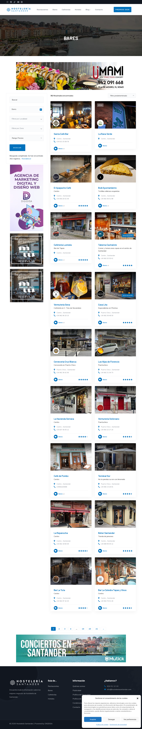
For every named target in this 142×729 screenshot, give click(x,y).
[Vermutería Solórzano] (115, 399)
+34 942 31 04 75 (107, 373)
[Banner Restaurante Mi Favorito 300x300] (26, 285)
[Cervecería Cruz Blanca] (71, 342)
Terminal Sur (104, 476)
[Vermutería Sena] (71, 285)
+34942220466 (61, 487)
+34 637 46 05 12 (62, 430)
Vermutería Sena (62, 304)
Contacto (99, 9)
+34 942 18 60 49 (62, 544)
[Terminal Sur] (115, 457)
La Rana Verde (105, 134)
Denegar (111, 719)
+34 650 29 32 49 (62, 199)
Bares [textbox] (26, 109)
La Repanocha (61, 533)
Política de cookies (102, 724)
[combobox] (27, 109)
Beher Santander (106, 533)
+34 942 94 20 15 (62, 316)
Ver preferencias (130, 719)
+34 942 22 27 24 (107, 430)
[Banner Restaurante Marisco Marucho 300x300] (26, 250)
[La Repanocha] (71, 514)
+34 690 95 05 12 (107, 544)
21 (97, 629)
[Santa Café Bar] (71, 115)
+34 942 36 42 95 (62, 373)
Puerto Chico (106, 313)
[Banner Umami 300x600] (26, 198)
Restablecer (26, 159)
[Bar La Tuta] (71, 571)
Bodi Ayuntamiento (107, 187)
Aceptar (93, 719)
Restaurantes (42, 9)
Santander (67, 139)
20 (90, 629)
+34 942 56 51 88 (107, 199)
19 (83, 629)
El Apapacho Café (62, 187)
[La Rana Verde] (115, 115)
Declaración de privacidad (118, 724)
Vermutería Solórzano (108, 418)
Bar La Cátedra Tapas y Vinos (112, 590)
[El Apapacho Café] (71, 168)
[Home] (19, 9)
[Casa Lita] (115, 285)
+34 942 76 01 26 (107, 601)
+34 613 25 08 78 (62, 142)
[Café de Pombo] (71, 457)
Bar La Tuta (59, 590)
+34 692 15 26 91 (107, 487)
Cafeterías (66, 9)
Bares (55, 9)
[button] (137, 698)
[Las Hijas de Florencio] (115, 342)
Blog (87, 9)
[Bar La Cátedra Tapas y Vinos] (115, 571)
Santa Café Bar (61, 134)
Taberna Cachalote (107, 245)
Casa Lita (102, 304)
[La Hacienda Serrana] (71, 399)
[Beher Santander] (115, 514)
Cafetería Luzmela (63, 245)
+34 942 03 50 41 (107, 258)
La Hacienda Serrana (64, 418)
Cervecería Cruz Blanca (65, 361)
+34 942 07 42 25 (62, 601)
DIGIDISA (48, 723)
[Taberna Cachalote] (115, 226)
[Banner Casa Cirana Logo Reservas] (71, 76)
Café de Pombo (61, 476)
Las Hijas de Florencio (108, 361)
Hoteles (78, 9)
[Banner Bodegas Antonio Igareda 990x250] (71, 648)
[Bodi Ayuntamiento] (115, 168)
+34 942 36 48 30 (107, 316)
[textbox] (26, 118)
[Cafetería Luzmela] (71, 226)
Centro (59, 139)
